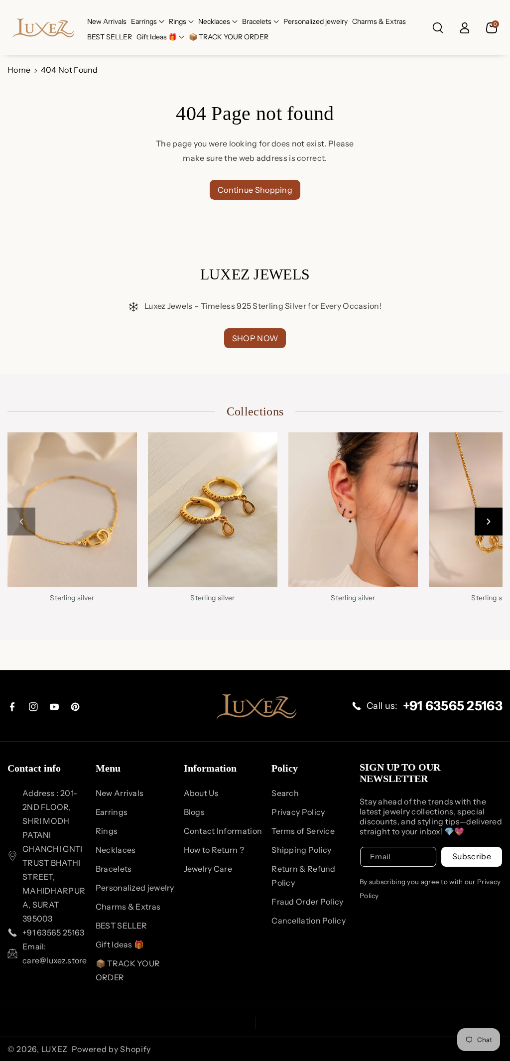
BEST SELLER (121, 925)
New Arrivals (120, 793)
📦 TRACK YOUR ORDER (128, 970)
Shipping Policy (301, 850)
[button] (147, 21)
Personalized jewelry (135, 888)
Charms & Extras (128, 907)
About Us (201, 793)
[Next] (489, 521)
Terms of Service (303, 831)
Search (285, 793)
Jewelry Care (208, 869)
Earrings (144, 21)
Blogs (194, 812)
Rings (177, 21)
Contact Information (223, 831)
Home (18, 70)
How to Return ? (214, 850)
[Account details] (465, 28)
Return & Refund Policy (303, 876)
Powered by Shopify (111, 1049)
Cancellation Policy (308, 921)
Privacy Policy (298, 812)
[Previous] (21, 521)
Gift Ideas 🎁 (156, 36)
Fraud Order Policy (307, 902)
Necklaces (214, 21)
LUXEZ (54, 1049)
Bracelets (256, 21)
